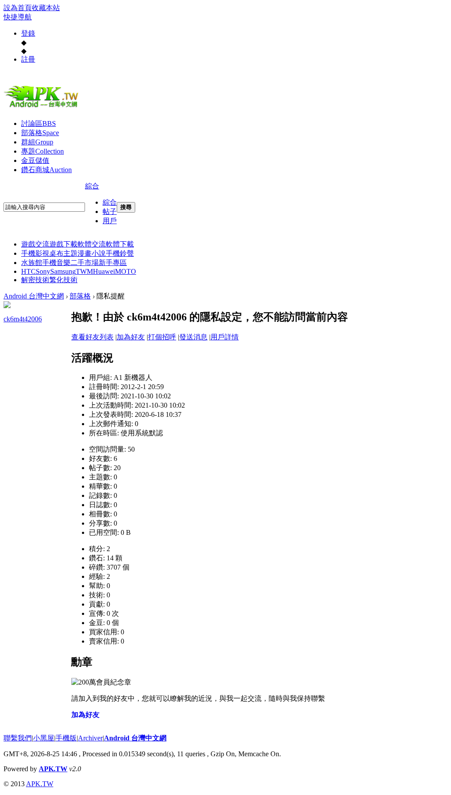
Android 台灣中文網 (34, 296)
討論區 (38, 123)
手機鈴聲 (120, 253)
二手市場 (84, 262)
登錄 (28, 33)
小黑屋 (43, 738)
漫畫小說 (92, 253)
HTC (28, 271)
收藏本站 (46, 7)
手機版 (66, 738)
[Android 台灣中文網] (43, 107)
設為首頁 (18, 7)
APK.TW (53, 769)
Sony (43, 271)
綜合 (92, 186)
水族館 (31, 262)
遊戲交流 (35, 244)
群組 (37, 142)
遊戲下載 (63, 244)
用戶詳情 (225, 337)
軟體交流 (92, 244)
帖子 (110, 211)
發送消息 (193, 337)
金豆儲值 (35, 160)
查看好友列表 (92, 337)
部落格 (40, 132)
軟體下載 (120, 244)
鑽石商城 (46, 169)
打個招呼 (162, 337)
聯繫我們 (18, 738)
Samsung (63, 271)
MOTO (125, 271)
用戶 (110, 221)
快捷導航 (18, 17)
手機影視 (35, 253)
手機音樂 (56, 262)
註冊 (28, 59)
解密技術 (35, 279)
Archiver (90, 738)
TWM (84, 271)
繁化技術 (63, 279)
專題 (42, 151)
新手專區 (113, 262)
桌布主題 (63, 253)
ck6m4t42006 (23, 319)
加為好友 (131, 337)
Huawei (104, 271)
